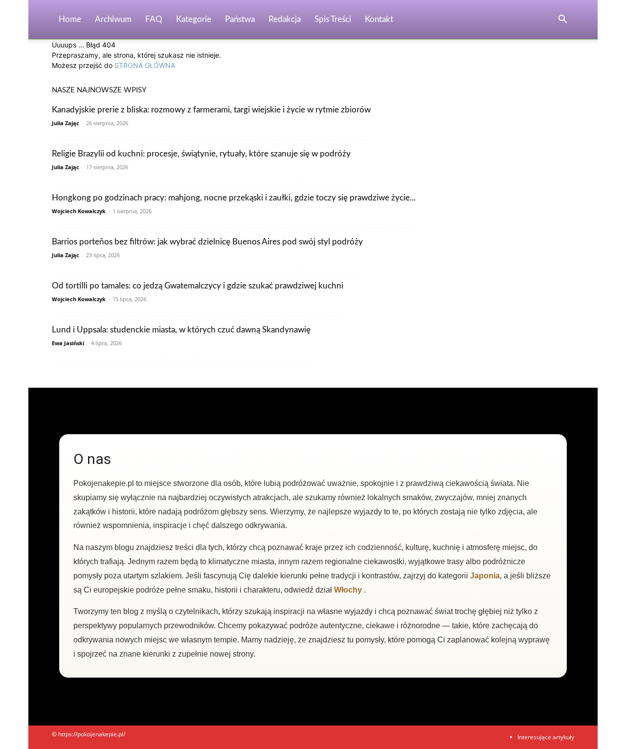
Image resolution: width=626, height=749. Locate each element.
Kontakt (379, 19)
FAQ (153, 19)
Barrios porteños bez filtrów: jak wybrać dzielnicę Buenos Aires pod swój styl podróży (207, 242)
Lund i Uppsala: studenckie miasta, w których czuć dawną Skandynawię (181, 330)
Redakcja (284, 19)
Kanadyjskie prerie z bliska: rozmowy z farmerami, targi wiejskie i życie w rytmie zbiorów (211, 110)
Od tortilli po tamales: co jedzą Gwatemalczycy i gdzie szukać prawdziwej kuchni (197, 286)
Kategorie (193, 19)
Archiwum (113, 19)
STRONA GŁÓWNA (144, 65)
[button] (562, 20)
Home (70, 19)
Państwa (240, 19)
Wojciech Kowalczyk (79, 211)
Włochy (348, 590)
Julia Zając (65, 123)
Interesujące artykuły (545, 737)
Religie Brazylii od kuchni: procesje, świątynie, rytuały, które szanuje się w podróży (201, 154)
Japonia (485, 576)
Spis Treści (332, 19)
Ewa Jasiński (68, 343)
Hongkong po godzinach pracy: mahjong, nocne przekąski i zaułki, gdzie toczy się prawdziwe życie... (234, 198)
